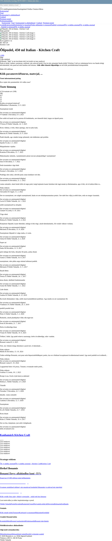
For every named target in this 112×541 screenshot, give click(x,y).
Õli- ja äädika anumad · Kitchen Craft (28, 464)
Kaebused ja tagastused (27, 513)
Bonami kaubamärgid (18, 521)
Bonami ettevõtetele (42, 521)
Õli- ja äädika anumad (87, 25)
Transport (16, 513)
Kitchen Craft (46, 464)
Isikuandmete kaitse (19, 534)
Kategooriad (9, 25)
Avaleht (2, 25)
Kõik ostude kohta (6, 513)
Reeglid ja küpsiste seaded (35, 534)
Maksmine (39, 513)
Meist (9, 521)
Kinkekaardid (30, 521)
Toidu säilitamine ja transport (41, 25)
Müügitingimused (6, 534)
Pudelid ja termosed (57, 25)
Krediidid (46, 513)
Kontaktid (3, 521)
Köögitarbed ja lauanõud (22, 25)
